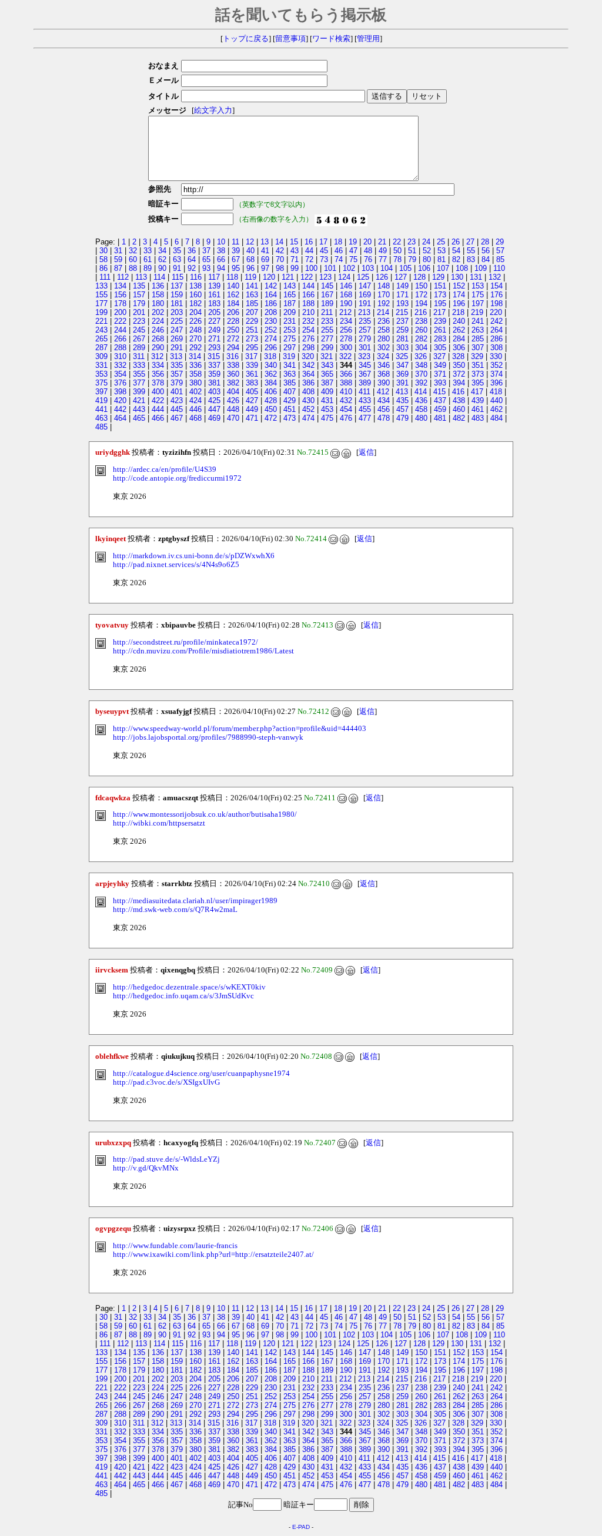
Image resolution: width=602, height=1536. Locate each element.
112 (123, 277)
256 (346, 330)
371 (440, 374)
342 (308, 365)
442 (120, 409)
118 (232, 277)
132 (495, 277)
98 (280, 268)
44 (309, 250)
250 (233, 330)
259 (402, 330)
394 (459, 382)
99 (294, 268)
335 (176, 365)
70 (280, 259)
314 (195, 356)
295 (252, 347)
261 (440, 330)
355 (139, 374)
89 (147, 268)
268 (158, 338)
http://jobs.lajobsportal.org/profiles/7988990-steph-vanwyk (208, 737)
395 (477, 382)
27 (470, 241)
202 (158, 312)
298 (308, 347)
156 (120, 294)
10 (221, 241)
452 (308, 409)
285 (477, 338)
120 (269, 277)
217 (439, 312)
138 (195, 285)
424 (195, 400)
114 (159, 277)
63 (177, 259)
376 (120, 382)
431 (327, 400)
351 (477, 365)
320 (308, 356)
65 (206, 259)
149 (402, 285)
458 (421, 409)
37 (206, 250)
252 (271, 330)
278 (346, 338)
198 (496, 303)
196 (459, 303)
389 (365, 382)
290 (158, 347)
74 (339, 259)
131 (476, 277)
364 (308, 374)
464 (120, 418)
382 (233, 382)
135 (139, 285)
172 (421, 294)
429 (289, 400)
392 (421, 382)
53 (441, 250)
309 (101, 356)
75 (353, 259)
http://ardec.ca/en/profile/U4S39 (164, 469)
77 (383, 259)
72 (309, 259)
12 (250, 241)
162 (233, 294)
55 (471, 250)
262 (459, 330)
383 (252, 382)
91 (177, 268)
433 (365, 400)
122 (306, 277)
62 (162, 259)
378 (158, 382)
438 (459, 400)
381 (214, 382)
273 (252, 338)
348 (421, 365)
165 (289, 294)
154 (496, 285)
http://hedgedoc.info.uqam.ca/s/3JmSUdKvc (183, 996)
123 (325, 277)
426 (233, 400)
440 (496, 400)
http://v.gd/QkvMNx (146, 1168)
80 (427, 259)
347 (402, 365)
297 (289, 347)
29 (500, 241)
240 (459, 321)
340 (271, 365)
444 (158, 409)
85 (500, 259)
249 (214, 330)
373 (477, 374)
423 (176, 400)
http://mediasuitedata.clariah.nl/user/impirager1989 (195, 901)
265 (101, 338)
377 (139, 382)
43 (294, 250)
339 (252, 365)
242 (496, 321)
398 (120, 391)
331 (101, 365)
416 (458, 391)
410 (346, 391)
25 (441, 241)
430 (308, 400)
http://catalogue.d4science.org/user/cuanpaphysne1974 (201, 1073)
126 (382, 277)
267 (139, 338)
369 (402, 374)
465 (139, 418)
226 (195, 321)
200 (120, 312)
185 (252, 303)
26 (456, 241)
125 (363, 277)
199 (101, 312)
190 (346, 303)
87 (118, 268)
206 (233, 312)
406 (271, 391)
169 (365, 294)
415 (439, 391)
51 (412, 250)
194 (421, 303)
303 (402, 347)
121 (288, 277)
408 (308, 391)
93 (206, 268)
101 (330, 268)
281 (402, 338)
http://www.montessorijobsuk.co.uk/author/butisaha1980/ (205, 814)
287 (101, 347)
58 (103, 259)
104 (386, 268)
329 (477, 356)
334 (158, 365)
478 (383, 418)
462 (496, 409)
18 (338, 241)
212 (345, 312)
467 (176, 418)
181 (176, 303)
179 (139, 303)
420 (120, 400)
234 (346, 321)
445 (176, 409)
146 (346, 285)
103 (368, 268)
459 (440, 409)
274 (271, 338)
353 (101, 374)
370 (421, 374)
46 (339, 250)
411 (364, 391)
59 (118, 259)
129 (438, 277)
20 (367, 241)
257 (365, 330)
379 (176, 382)
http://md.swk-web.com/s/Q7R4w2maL (175, 909)
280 (383, 338)
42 (280, 250)
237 (402, 321)
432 (346, 400)
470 (233, 418)
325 (402, 356)
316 (232, 356)
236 (383, 321)
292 (195, 347)
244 (120, 330)
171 (402, 294)
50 (397, 250)
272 (233, 338)
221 (101, 321)
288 (120, 347)
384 (271, 382)
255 (327, 330)
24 (426, 241)
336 (195, 365)
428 (271, 400)
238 (421, 321)
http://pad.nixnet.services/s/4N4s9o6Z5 (176, 565)
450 (271, 409)
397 (101, 391)
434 (383, 400)
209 (289, 312)
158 (158, 294)
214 (383, 312)
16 (309, 241)
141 (252, 285)
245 (139, 330)
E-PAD (301, 1527)
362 (271, 374)
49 (383, 250)
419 (101, 400)
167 (327, 294)
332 (120, 365)
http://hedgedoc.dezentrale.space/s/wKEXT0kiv (189, 987)
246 (158, 330)
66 (221, 259)
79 (412, 259)
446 (195, 409)
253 (289, 330)
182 (195, 303)
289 (139, 347)
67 (236, 259)
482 (459, 418)
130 (457, 277)
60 (133, 259)
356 (158, 374)
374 (496, 374)
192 (383, 303)
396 (496, 382)
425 (214, 400)
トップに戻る (246, 39)
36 (192, 250)
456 (383, 409)
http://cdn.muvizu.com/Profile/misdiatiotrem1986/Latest (203, 651)
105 (405, 268)
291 (176, 347)
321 (326, 356)
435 (402, 400)
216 (420, 312)
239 (440, 321)
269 (176, 338)
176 (496, 294)
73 (324, 259)
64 (192, 259)
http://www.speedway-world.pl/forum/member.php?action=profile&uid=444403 (239, 729)
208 (271, 312)
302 (383, 347)
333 (139, 365)
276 (308, 338)
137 (176, 285)
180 (158, 303)
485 (101, 426)
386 (308, 382)
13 (264, 241)
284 (459, 338)
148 (383, 285)
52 (427, 250)
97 (265, 268)
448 (233, 409)
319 (289, 356)
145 (327, 285)
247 (176, 330)
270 (195, 338)
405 (252, 391)
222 (120, 321)
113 (141, 277)
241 (477, 321)
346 (383, 365)
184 (233, 303)
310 (120, 356)
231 (289, 321)
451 (289, 409)
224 (158, 321)
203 (176, 312)
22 (397, 241)
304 (421, 347)
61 (147, 259)
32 (133, 250)
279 (365, 338)
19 (353, 241)
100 (311, 268)
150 (421, 285)
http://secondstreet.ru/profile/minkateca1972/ (185, 642)
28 (485, 241)
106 (424, 268)
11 (235, 241)
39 (236, 250)
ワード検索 (331, 39)
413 (402, 391)
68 (250, 259)
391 (402, 382)
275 (289, 338)
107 (443, 268)
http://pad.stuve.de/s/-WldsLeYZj (166, 1159)
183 (214, 303)
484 (496, 418)
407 (289, 391)
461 (477, 409)
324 (383, 356)
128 (419, 277)
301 (365, 347)
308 (496, 347)
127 (400, 277)
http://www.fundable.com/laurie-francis (175, 1246)
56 (485, 250)
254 (308, 330)
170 (383, 294)
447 (214, 409)
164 (271, 294)
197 (477, 303)
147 (365, 285)
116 (196, 277)
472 (271, 418)
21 (382, 241)
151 (440, 285)
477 (365, 418)
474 (308, 418)
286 (496, 338)
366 (346, 374)
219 (477, 312)
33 (147, 250)
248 (195, 330)
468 (195, 418)
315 (214, 356)
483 (477, 418)
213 (364, 312)
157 (139, 294)
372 (459, 374)
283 (440, 338)
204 (195, 312)
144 (308, 285)
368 (383, 374)
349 (440, 365)
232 (308, 321)
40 (250, 250)
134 (120, 285)
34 (162, 250)
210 (308, 312)
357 (176, 374)
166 (308, 294)
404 (233, 391)
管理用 (368, 39)
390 (383, 382)
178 (120, 303)
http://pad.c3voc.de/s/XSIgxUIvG (166, 1082)
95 (236, 268)
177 (101, 303)
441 (101, 409)
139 (214, 285)
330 (496, 356)
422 (158, 400)
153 (477, 285)
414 (420, 391)
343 (327, 365)
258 (383, 330)
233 (327, 321)
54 (456, 250)
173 (440, 294)
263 (477, 330)
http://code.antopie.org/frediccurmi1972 (177, 478)
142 (271, 285)
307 (477, 347)
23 (411, 241)
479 (402, 418)
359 (214, 374)
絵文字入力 (213, 110)
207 (252, 312)
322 (345, 356)
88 (133, 268)
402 (195, 391)
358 (195, 374)
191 (365, 303)
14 (279, 241)
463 (101, 418)
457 (402, 409)
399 (139, 391)
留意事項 (290, 39)
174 (459, 294)
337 (214, 365)
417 (477, 391)
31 (118, 250)
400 (158, 391)
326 (420, 356)
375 (101, 382)
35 (177, 250)
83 (471, 259)
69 (265, 259)
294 (233, 347)
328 (458, 356)
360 (233, 374)
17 (323, 241)
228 (233, 321)
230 (271, 321)
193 (402, 303)
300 (346, 347)
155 (101, 294)
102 (349, 268)
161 (214, 294)
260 (421, 330)
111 (105, 277)
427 (252, 400)
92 (192, 268)
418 (496, 391)
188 (308, 303)
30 (103, 250)
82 (456, 259)
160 (195, 294)
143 (289, 285)
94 (221, 268)
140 (233, 285)
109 (480, 268)
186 (271, 303)
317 (251, 356)
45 (324, 250)
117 (214, 277)
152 (459, 285)
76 (368, 259)
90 (162, 268)
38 (221, 250)
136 (158, 285)
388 (346, 382)
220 (496, 312)
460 (459, 409)
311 (139, 356)
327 (439, 356)
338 (233, 365)
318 (270, 356)
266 (120, 338)
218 (458, 312)
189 (327, 303)
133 (101, 285)
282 (421, 338)
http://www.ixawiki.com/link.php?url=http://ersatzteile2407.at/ (213, 1254)
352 (496, 365)
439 (477, 400)
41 (265, 250)
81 (441, 259)
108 (462, 268)
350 (459, 365)
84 (485, 259)
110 (499, 268)
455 (365, 409)
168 (346, 294)
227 (214, 321)
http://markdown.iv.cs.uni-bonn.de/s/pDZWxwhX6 (194, 556)
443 (139, 409)
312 (157, 356)
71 (294, 259)
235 (365, 321)
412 (383, 391)
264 (496, 330)
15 (294, 241)
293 (214, 347)
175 (477, 294)
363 (289, 374)
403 (214, 391)
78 (397, 259)
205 (214, 312)
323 (364, 356)
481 (440, 418)
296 (271, 347)
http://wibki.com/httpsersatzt (159, 823)
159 (176, 294)
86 (103, 268)
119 (250, 277)
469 (214, 418)
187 (289, 303)
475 (327, 418)
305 (440, 347)
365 (327, 374)
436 (421, 400)
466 (158, 418)
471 (252, 418)
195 (440, 303)
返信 (366, 452)
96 (250, 268)
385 (289, 382)
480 (421, 418)
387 (327, 382)
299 (327, 347)
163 (252, 294)
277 (327, 338)
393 (440, 382)
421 (139, 400)
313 (176, 356)
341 (289, 365)
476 (346, 418)
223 (139, 321)
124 (344, 277)
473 (289, 418)
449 (252, 409)
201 (139, 312)
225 (176, 321)
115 (177, 277)
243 (101, 330)
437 (440, 400)
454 (346, 409)
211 (327, 312)
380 (195, 382)
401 (176, 391)
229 (252, 321)
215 (402, 312)
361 (252, 374)
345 (365, 365)
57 (500, 250)
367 (365, 374)
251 (252, 330)
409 (327, 391)
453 (327, 409)
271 (214, 338)
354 (120, 374)
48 (368, 250)
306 (459, 347)
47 (353, 250)
